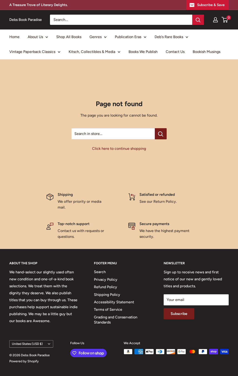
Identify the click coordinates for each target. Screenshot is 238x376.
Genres (95, 37)
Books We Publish (143, 51)
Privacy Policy (105, 279)
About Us (35, 37)
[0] (225, 20)
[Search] (198, 20)
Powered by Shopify (24, 361)
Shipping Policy (107, 294)
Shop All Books (68, 37)
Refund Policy (105, 287)
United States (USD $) (27, 344)
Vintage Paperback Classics (32, 51)
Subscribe (179, 313)
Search (100, 272)
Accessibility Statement (114, 302)
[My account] (215, 19)
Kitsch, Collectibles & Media (92, 51)
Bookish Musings (206, 51)
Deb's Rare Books (169, 37)
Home (14, 37)
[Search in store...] (161, 133)
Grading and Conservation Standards (115, 319)
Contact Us (175, 51)
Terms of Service (108, 309)
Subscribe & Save (211, 5)
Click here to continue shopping (119, 148)
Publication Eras (128, 37)
